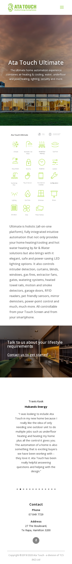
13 (55, 489)
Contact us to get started (27, 354)
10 (45, 489)
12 (51, 489)
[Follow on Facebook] (36, 540)
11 (48, 489)
